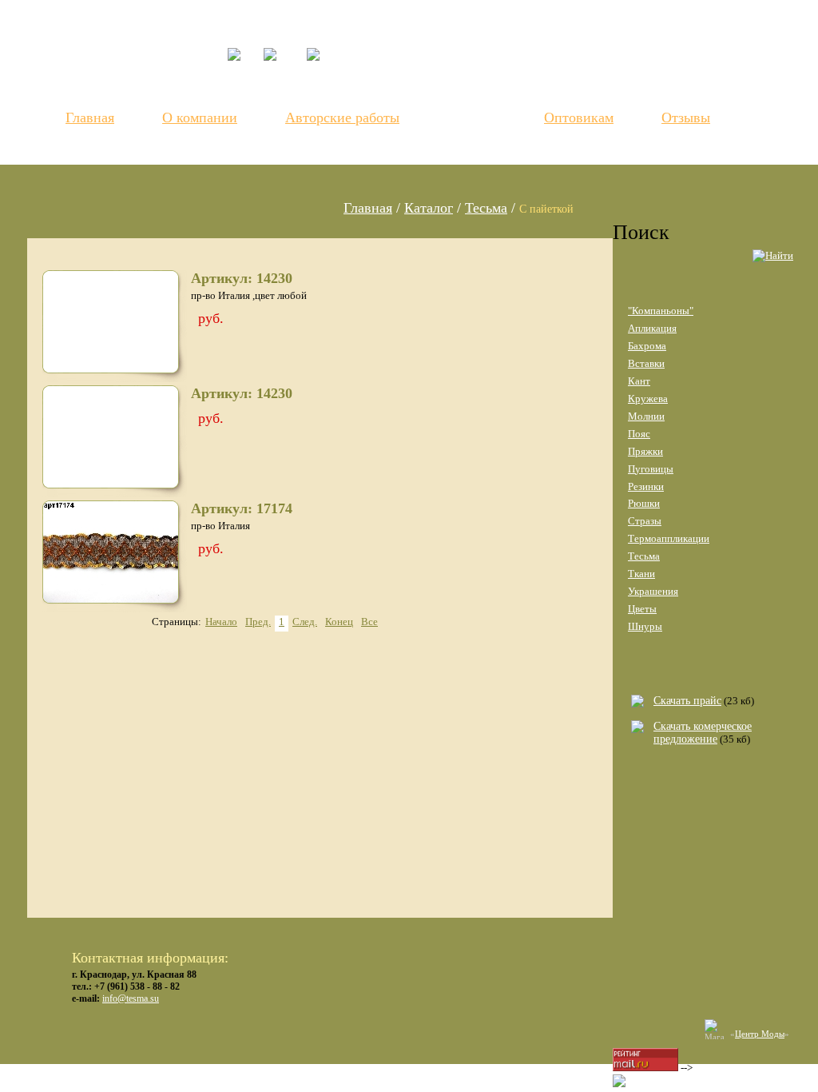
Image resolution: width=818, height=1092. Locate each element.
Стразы (644, 521)
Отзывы (685, 118)
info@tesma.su (130, 998)
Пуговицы (650, 469)
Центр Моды (759, 1033)
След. (304, 622)
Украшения (653, 591)
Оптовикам (579, 118)
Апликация (652, 328)
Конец (339, 622)
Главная (90, 118)
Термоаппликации (668, 538)
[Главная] (246, 67)
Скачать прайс (687, 701)
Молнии (646, 416)
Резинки (646, 486)
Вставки (646, 363)
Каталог (472, 117)
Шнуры (645, 626)
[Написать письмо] (286, 80)
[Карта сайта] (321, 80)
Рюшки (644, 503)
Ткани (641, 574)
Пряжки (645, 451)
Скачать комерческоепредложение (702, 732)
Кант (639, 381)
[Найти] (772, 259)
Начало (221, 622)
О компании (199, 118)
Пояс (639, 434)
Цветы (642, 609)
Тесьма (486, 208)
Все (369, 622)
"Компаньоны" (660, 311)
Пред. (258, 622)
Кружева (648, 399)
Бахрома (647, 346)
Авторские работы (342, 118)
